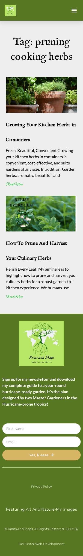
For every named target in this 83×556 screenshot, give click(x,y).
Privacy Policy (41, 486)
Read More (14, 184)
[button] (74, 10)
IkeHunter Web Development (41, 544)
